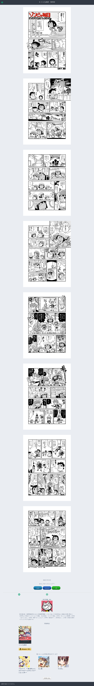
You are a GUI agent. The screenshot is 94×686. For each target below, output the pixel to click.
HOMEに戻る (47, 678)
